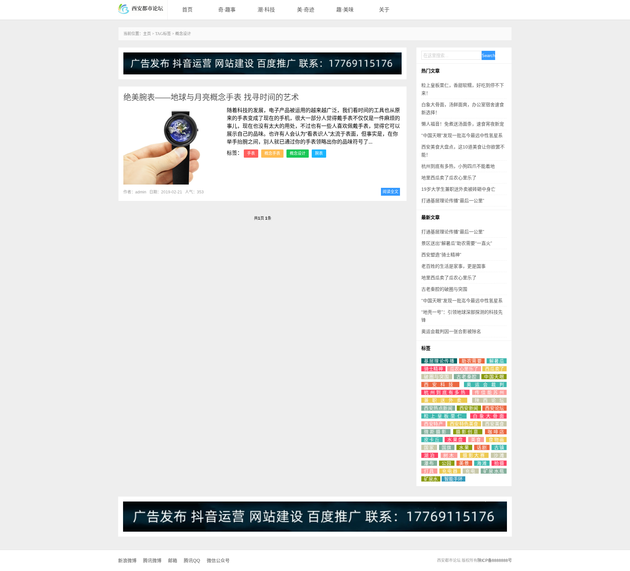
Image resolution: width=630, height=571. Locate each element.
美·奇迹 (305, 9)
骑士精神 (433, 368)
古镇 (499, 447)
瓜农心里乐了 (464, 368)
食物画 (496, 439)
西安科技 (440, 384)
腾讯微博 (152, 560)
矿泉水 (431, 479)
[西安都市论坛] (142, 8)
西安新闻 (468, 408)
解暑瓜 (496, 361)
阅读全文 (390, 191)
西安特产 (433, 423)
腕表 (319, 153)
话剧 (482, 447)
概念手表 (272, 153)
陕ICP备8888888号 (494, 560)
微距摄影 (436, 431)
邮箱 (172, 560)
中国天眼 (494, 376)
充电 (470, 471)
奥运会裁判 (485, 384)
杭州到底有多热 (445, 392)
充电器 (450, 471)
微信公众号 (218, 560)
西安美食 (494, 423)
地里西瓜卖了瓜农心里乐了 (448, 177)
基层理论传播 (439, 361)
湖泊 (429, 455)
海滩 (482, 463)
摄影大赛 (474, 455)
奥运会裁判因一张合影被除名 (451, 331)
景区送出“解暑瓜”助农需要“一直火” (456, 243)
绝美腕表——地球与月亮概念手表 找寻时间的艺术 (211, 97)
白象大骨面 (488, 416)
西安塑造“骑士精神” (441, 254)
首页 (187, 9)
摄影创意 (468, 431)
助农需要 (472, 361)
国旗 (447, 447)
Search (488, 55)
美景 (464, 463)
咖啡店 (496, 431)
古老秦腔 (466, 376)
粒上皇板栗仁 (444, 416)
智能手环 (453, 479)
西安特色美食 (464, 423)
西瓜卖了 (494, 368)
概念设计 (297, 153)
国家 (429, 447)
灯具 (429, 471)
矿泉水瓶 (493, 471)
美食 (476, 439)
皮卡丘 (432, 439)
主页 (147, 33)
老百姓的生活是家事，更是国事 (453, 266)
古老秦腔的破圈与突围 (444, 289)
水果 (464, 447)
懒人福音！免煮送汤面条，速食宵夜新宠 (462, 124)
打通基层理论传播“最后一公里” (452, 200)
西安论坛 (494, 408)
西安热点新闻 (438, 408)
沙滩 (499, 455)
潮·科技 (266, 9)
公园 (447, 463)
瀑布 (429, 463)
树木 (449, 455)
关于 (384, 9)
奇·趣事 (227, 9)
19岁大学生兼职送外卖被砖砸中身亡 (458, 189)
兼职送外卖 (444, 400)
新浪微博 (127, 560)
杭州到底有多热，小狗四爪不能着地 (458, 166)
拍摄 (499, 463)
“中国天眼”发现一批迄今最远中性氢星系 (462, 135)
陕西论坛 (489, 400)
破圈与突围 (437, 376)
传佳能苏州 (489, 392)
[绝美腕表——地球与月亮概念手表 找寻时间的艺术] (172, 147)
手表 (251, 153)
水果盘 (455, 439)
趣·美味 (345, 9)
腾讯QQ (192, 560)
